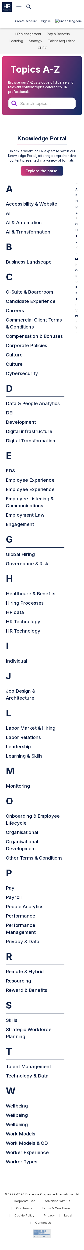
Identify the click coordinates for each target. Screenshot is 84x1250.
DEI (10, 413)
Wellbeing (17, 1106)
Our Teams (24, 1208)
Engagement (20, 524)
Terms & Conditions (56, 1208)
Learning (16, 41)
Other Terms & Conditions (34, 858)
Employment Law (25, 515)
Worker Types (21, 1162)
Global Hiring (20, 554)
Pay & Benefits (58, 34)
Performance (20, 916)
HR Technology (23, 621)
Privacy (49, 1215)
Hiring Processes (25, 603)
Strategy (35, 41)
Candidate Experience (31, 301)
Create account (26, 21)
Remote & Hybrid (25, 971)
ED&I (11, 471)
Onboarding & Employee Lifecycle (33, 819)
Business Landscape (29, 262)
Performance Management (21, 928)
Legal (68, 1215)
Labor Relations (23, 737)
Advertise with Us (57, 1201)
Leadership (18, 746)
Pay (10, 888)
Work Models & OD (27, 1143)
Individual (16, 661)
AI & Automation (24, 222)
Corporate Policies (26, 345)
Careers (15, 310)
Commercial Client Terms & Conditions (34, 323)
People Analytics (24, 906)
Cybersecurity (22, 373)
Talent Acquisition (62, 41)
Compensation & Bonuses (34, 336)
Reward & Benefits (26, 990)
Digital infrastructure (29, 431)
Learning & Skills (24, 756)
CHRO (42, 48)
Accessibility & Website (31, 204)
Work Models (20, 1134)
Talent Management (28, 1066)
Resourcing (18, 981)
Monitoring (18, 786)
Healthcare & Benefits (30, 593)
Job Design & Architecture (20, 694)
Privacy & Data (22, 941)
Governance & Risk (27, 563)
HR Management (28, 34)
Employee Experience (30, 480)
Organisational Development (22, 845)
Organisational (22, 832)
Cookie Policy (24, 1215)
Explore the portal (42, 171)
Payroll (14, 897)
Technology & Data (27, 1076)
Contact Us (43, 1222)
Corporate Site (24, 1201)
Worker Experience (27, 1152)
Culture (14, 355)
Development (21, 422)
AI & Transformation (28, 232)
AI (8, 213)
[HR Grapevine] (7, 7)
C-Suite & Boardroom (29, 292)
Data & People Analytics (33, 403)
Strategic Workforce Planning (29, 1033)
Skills (11, 1020)
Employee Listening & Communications (30, 502)
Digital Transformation (30, 441)
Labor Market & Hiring (30, 728)
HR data (15, 612)
